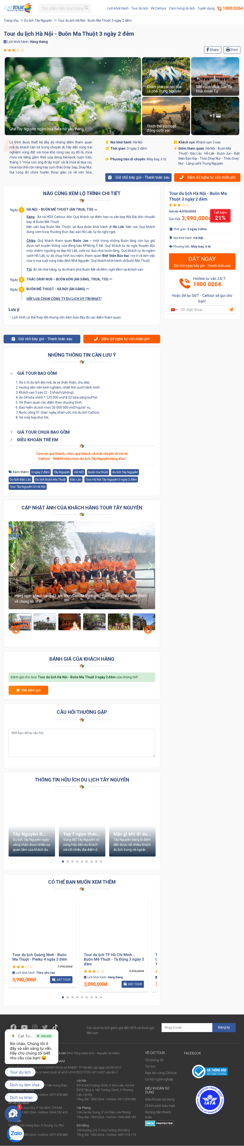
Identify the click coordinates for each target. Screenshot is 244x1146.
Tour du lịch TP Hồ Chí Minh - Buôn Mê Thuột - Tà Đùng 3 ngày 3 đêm (114, 959)
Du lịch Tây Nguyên (38, 20)
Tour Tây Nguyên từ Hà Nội (28, 486)
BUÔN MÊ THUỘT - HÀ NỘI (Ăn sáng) (56, 289)
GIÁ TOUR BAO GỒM (36, 373)
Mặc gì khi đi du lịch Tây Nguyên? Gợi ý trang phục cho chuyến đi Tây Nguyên (131, 834)
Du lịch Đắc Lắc (20, 479)
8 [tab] (96, 861)
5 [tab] (82, 861)
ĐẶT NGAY (202, 262)
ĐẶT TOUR (64, 979)
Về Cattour (159, 8)
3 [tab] (72, 861)
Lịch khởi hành (118, 8)
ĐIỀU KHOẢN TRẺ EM (37, 439)
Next (145, 627)
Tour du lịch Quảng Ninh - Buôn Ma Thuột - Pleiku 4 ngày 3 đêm (39, 957)
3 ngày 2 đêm (40, 472)
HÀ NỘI (79, 472)
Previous (13, 627)
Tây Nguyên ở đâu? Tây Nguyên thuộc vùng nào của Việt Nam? (31, 834)
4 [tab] (77, 861)
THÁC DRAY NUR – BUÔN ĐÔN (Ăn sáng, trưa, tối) (67, 279)
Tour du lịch (139, 8)
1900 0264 (232, 8)
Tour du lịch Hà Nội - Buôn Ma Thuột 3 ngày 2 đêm (95, 20)
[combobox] (174, 309)
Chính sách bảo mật (160, 1106)
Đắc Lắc (75, 479)
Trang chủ (11, 20)
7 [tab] (91, 861)
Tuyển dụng (206, 8)
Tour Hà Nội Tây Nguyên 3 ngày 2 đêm (111, 479)
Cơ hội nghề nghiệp (159, 1079)
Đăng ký (224, 1027)
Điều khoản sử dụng (159, 1099)
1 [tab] (63, 861)
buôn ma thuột (98, 472)
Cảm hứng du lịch (182, 8)
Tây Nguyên (62, 472)
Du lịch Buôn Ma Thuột (50, 479)
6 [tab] (86, 861)
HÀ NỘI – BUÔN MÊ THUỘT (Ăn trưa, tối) (60, 209)
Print (234, 50)
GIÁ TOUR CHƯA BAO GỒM (43, 432)
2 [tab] (67, 861)
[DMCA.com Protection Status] (159, 1123)
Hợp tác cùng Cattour (161, 1073)
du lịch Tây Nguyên (125, 472)
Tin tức (150, 1066)
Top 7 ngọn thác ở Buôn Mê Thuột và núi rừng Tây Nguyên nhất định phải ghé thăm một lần (82, 834)
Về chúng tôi (154, 1060)
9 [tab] (101, 861)
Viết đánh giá (31, 690)
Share (214, 50)
